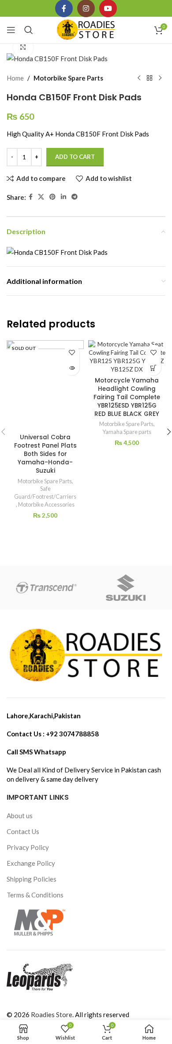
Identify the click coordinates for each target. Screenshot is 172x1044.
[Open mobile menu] (11, 30)
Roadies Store (51, 1014)
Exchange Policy (31, 863)
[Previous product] (139, 78)
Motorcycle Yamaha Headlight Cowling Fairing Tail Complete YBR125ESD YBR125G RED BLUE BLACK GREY (126, 397)
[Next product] (160, 78)
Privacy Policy (28, 847)
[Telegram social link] (74, 197)
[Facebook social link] (30, 197)
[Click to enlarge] (23, 47)
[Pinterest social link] (52, 197)
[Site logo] (86, 29)
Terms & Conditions (35, 895)
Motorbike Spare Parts (68, 78)
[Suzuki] (125, 588)
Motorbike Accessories (46, 504)
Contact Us (23, 831)
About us (20, 816)
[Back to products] (149, 78)
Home (15, 78)
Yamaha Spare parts (126, 431)
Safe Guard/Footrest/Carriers (45, 492)
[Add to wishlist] (71, 352)
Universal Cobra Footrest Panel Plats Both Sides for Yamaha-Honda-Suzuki (45, 454)
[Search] (28, 30)
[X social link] (41, 197)
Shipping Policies (31, 879)
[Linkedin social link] (63, 197)
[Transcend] (46, 588)
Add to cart (75, 156)
